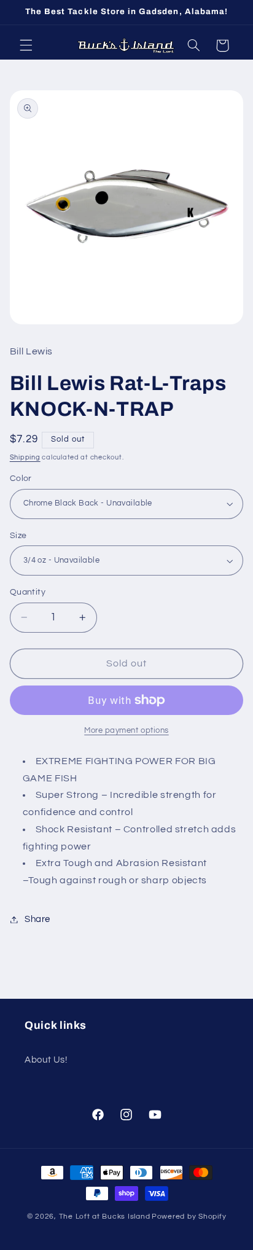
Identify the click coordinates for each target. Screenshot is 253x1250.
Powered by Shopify (189, 1216)
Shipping (25, 457)
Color (21, 478)
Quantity (27, 592)
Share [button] (37, 919)
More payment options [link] (126, 731)
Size (18, 535)
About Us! (46, 1059)
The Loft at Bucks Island (104, 1216)
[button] (26, 45)
